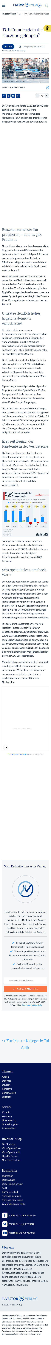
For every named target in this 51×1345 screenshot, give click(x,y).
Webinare (7, 1116)
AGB (4, 1187)
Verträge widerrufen (12, 1199)
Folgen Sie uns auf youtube (22, 1233)
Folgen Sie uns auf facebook (22, 1215)
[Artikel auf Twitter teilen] (8, 96)
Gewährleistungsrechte (13, 1203)
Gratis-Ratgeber (10, 1124)
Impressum (7, 1175)
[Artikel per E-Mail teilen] (13, 96)
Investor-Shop (9, 1128)
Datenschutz (8, 1179)
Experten (6, 1096)
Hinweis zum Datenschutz (31, 1005)
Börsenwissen (9, 1092)
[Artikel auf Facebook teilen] (4, 96)
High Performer (10, 1156)
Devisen (6, 1084)
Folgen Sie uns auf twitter (21, 1224)
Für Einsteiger (9, 1144)
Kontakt (6, 1112)
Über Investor (9, 1120)
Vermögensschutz (11, 1152)
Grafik (19, 480)
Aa (42, 96)
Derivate (6, 1080)
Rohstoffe (7, 1088)
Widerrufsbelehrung (12, 1183)
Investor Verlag (9, 13)
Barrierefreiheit (10, 1191)
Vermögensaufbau (11, 1148)
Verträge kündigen (11, 1195)
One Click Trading (11, 1160)
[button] (47, 28)
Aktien (5, 1076)
